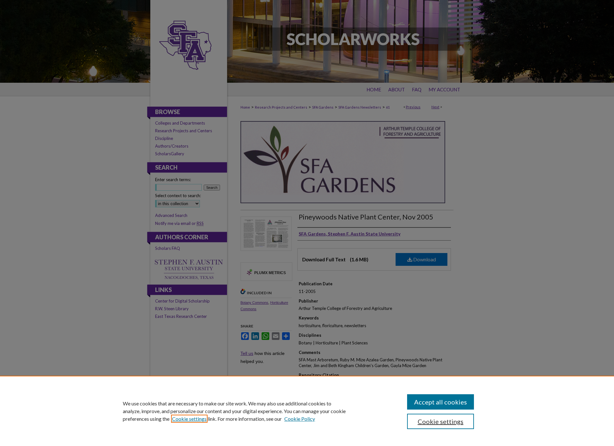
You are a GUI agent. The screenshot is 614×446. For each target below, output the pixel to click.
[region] (307, 411)
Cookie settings (189, 419)
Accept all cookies (440, 402)
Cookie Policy (299, 419)
